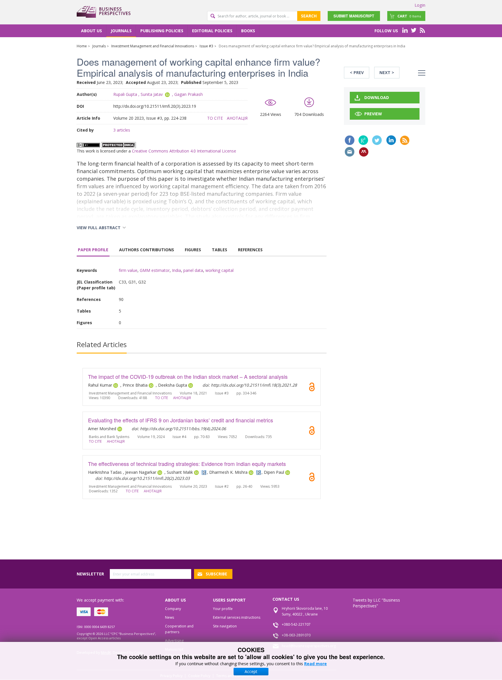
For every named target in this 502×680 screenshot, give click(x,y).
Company (173, 608)
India (176, 270)
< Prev (357, 72)
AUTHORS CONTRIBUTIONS (146, 249)
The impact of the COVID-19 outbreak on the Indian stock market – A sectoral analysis (188, 376)
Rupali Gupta (125, 94)
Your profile (223, 608)
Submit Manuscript (354, 16)
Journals (121, 30)
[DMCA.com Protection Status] (118, 144)
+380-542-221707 (296, 624)
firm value (128, 270)
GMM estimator (155, 270)
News (169, 617)
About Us (91, 30)
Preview (373, 113)
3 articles (121, 130)
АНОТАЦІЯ (237, 118)
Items (409, 16)
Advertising (174, 640)
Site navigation (225, 626)
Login (420, 5)
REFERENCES (250, 249)
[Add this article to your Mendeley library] (363, 152)
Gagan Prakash (188, 94)
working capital (219, 270)
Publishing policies (161, 30)
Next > (386, 72)
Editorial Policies (212, 30)
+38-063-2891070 (296, 635)
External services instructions (236, 617)
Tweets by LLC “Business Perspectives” (376, 603)
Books (248, 30)
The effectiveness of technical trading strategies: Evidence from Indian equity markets (187, 463)
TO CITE (215, 118)
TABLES (219, 249)
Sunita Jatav (152, 94)
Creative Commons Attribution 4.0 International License (184, 151)
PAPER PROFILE (93, 249)
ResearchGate (363, 140)
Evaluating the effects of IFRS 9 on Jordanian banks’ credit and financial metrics (180, 420)
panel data (193, 270)
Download (376, 97)
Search (309, 16)
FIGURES (193, 249)
